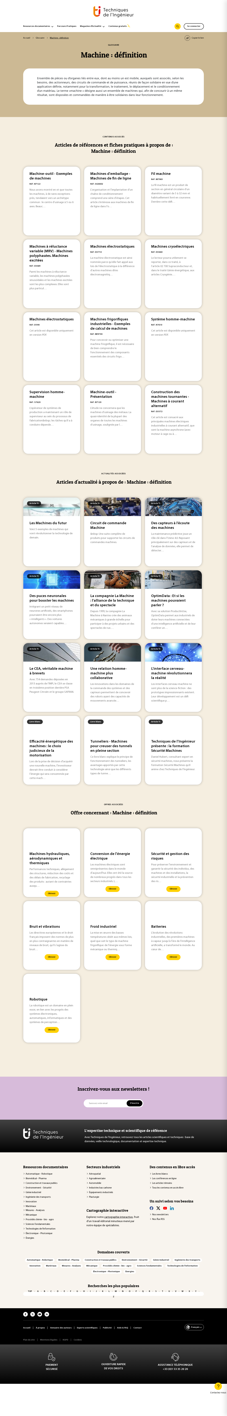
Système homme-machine (173, 319)
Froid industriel (103, 927)
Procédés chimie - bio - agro (40, 1219)
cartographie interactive (118, 1217)
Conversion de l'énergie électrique (110, 856)
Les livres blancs (160, 1174)
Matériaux (31, 1206)
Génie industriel (33, 1192)
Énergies (30, 1238)
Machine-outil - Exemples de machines (50, 176)
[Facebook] (151, 1208)
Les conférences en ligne (164, 1178)
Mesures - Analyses (35, 1210)
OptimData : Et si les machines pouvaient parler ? (168, 600)
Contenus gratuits (117, 26)
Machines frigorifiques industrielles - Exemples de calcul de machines (110, 324)
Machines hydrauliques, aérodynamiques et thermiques (49, 858)
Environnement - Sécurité (38, 1188)
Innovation (31, 1201)
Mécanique (31, 1215)
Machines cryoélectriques (172, 247)
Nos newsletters (160, 1214)
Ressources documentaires (36, 26)
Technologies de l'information (40, 1229)
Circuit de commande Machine (108, 525)
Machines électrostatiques (112, 247)
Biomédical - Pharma (36, 1178)
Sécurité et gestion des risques (170, 856)
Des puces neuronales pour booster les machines (51, 598)
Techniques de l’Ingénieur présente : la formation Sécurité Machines (173, 746)
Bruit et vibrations (44, 927)
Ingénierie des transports (38, 1197)
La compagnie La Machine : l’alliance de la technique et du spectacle (112, 600)
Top (30, 1291)
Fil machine (161, 174)
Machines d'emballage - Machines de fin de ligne (110, 176)
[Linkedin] (172, 1208)
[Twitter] (158, 1208)
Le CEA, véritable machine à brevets (51, 671)
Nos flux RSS (158, 1219)
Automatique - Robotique (39, 1174)
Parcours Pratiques (66, 26)
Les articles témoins (162, 1183)
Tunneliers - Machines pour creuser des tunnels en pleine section (111, 746)
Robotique (38, 999)
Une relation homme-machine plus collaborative (108, 673)
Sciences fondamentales (38, 1224)
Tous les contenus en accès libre (167, 1188)
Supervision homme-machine (47, 394)
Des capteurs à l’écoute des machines (170, 525)
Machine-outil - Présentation (103, 394)
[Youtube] (165, 1208)
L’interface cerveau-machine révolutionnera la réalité (171, 673)
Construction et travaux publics (41, 1183)
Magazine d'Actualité (90, 26)
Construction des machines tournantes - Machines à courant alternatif (170, 399)
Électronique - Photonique (39, 1233)
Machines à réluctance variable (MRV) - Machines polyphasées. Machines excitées (51, 253)
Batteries (158, 927)
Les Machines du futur (48, 523)
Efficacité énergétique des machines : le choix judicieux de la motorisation (51, 748)
